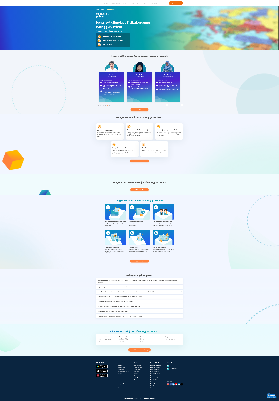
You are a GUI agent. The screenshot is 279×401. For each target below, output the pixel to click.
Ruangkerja (137, 371)
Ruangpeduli (137, 379)
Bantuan (152, 388)
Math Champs (137, 377)
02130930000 (173, 368)
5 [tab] (107, 106)
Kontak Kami (153, 383)
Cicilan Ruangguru (154, 369)
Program (125, 3)
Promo (132, 3)
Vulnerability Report (155, 373)
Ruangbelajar (121, 379)
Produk (106, 3)
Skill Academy (137, 369)
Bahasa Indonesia (104, 339)
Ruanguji (120, 373)
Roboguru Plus (121, 367)
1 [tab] (98, 106)
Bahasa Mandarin (168, 339)
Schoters (136, 373)
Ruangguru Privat (122, 383)
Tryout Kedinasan (122, 385)
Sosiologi (165, 337)
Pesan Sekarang (139, 161)
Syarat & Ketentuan (154, 377)
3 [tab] (103, 106)
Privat (102, 9)
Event (138, 3)
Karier (151, 390)
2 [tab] (101, 106)
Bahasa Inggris (103, 337)
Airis (119, 388)
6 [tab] (109, 106)
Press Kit (152, 385)
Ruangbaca (154, 3)
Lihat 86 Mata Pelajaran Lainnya (139, 350)
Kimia (142, 339)
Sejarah (143, 341)
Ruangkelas (120, 377)
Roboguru (120, 365)
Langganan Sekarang (175, 3)
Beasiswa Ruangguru (155, 367)
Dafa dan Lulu (121, 369)
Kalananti (136, 375)
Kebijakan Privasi (154, 379)
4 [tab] (105, 106)
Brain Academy (137, 365)
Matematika (123, 339)
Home (97, 9)
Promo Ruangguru (154, 371)
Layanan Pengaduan (155, 375)
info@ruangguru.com (175, 365)
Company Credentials (155, 365)
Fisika (142, 337)
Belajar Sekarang (140, 110)
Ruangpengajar (121, 381)
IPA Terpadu (102, 341)
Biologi (121, 341)
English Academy (138, 367)
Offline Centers (115, 3)
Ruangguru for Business (123, 371)
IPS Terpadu (123, 337)
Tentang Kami (153, 381)
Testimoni (145, 3)
